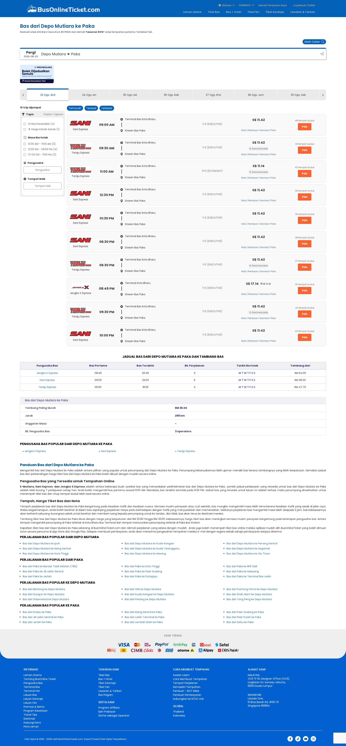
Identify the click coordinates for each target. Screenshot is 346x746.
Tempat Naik (43, 186)
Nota (243, 130)
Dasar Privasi (91, 739)
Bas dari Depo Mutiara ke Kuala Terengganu (152, 548)
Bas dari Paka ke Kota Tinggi (142, 566)
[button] (37, 74)
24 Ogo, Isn (89, 95)
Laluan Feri (30, 703)
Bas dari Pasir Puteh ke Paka (244, 617)
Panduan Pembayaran (187, 695)
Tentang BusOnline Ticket (40, 679)
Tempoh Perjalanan (185, 683)
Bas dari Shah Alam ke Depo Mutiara (249, 594)
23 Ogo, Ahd (47, 95)
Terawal (91, 108)
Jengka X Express (47, 373)
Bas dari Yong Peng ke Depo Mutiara (249, 599)
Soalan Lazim (181, 675)
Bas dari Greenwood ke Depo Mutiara (46, 599)
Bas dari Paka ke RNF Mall (242, 566)
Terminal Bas (32, 687)
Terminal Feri (32, 691)
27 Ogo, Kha (213, 95)
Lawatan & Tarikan (303, 12)
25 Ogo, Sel (130, 95)
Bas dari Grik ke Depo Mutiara (143, 589)
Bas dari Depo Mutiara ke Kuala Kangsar (149, 543)
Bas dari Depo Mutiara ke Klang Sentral (47, 548)
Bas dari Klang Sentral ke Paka (143, 612)
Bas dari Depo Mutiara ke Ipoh (41, 543)
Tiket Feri (254, 12)
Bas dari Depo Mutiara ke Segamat (248, 548)
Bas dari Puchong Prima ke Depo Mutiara (252, 589)
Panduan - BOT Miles (186, 691)
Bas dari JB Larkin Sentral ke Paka (43, 617)
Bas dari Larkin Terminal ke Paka (144, 617)
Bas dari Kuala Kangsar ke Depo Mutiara (149, 594)
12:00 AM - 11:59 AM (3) (42, 144)
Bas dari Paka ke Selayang (243, 571)
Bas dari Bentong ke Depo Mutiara (44, 589)
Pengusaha (43, 170)
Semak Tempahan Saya (272, 5)
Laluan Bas (30, 695)
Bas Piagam (105, 695)
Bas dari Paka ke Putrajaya (141, 576)
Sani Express (47, 380)
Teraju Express (47, 387)
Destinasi (29, 718)
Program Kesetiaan (36, 711)
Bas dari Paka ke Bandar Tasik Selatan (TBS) (50, 566)
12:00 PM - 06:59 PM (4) (42, 149)
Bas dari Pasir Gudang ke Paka (245, 612)
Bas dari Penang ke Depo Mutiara (145, 599)
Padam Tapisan (53, 114)
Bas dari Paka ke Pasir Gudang (143, 571)
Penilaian (253, 130)
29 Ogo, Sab (298, 95)
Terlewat (106, 108)
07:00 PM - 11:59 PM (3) (42, 154)
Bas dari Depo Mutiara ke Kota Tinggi (45, 553)
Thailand (178, 711)
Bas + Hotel (233, 12)
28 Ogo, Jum (256, 95)
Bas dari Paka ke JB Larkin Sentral (43, 571)
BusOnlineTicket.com (70, 739)
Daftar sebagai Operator (113, 715)
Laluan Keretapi (33, 699)
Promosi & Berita (34, 707)
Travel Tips (30, 714)
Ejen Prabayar (106, 711)
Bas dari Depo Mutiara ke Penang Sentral (252, 543)
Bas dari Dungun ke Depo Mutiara (43, 594)
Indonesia (179, 715)
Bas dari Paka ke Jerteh (37, 576)
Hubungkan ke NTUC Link (188, 699)
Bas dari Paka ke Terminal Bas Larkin (249, 576)
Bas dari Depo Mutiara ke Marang (145, 553)
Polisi (273, 130)
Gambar (264, 130)
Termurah (75, 108)
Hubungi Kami (32, 722)
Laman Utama (192, 12)
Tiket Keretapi (275, 12)
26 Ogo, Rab (171, 95)
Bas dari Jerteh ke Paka (37, 622)
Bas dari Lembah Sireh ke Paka (144, 622)
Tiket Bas (214, 12)
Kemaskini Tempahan (186, 687)
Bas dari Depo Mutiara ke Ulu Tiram (248, 553)
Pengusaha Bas (33, 683)
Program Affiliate (109, 707)
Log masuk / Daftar (304, 5)
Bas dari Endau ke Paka (37, 612)
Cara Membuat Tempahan (190, 679)
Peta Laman (31, 726)
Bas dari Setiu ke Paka (240, 622)
